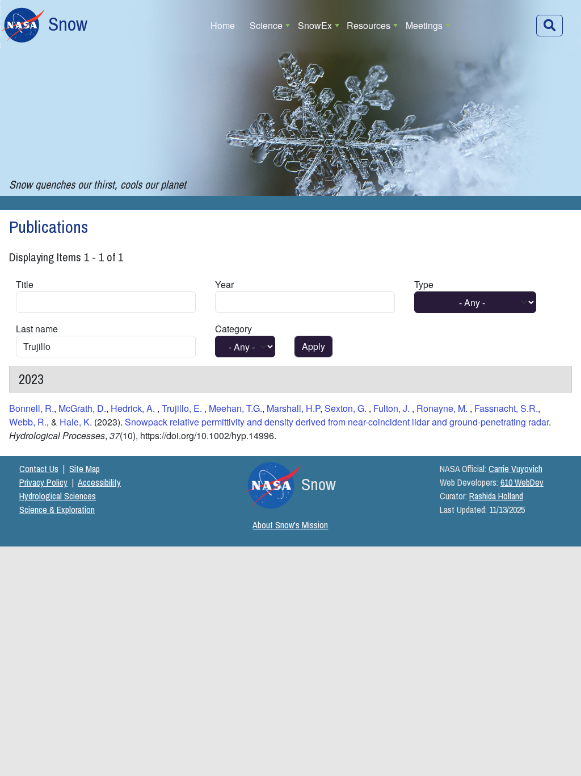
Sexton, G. (347, 408)
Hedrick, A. (134, 408)
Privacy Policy (43, 482)
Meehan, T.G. (235, 408)
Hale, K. (77, 421)
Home (222, 25)
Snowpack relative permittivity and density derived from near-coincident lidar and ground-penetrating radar (337, 421)
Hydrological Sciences (57, 496)
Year (224, 284)
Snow (67, 24)
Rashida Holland (496, 496)
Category (233, 328)
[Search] (549, 25)
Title (24, 284)
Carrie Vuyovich (515, 468)
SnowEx (315, 25)
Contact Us (38, 468)
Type (423, 284)
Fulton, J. (392, 408)
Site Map (84, 468)
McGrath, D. (82, 408)
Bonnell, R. (31, 408)
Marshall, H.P (293, 408)
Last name (37, 328)
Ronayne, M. (443, 408)
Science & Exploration (57, 509)
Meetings (424, 25)
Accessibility (99, 482)
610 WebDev (522, 482)
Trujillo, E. (183, 408)
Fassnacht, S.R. (506, 408)
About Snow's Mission (290, 525)
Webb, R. (28, 421)
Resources (368, 25)
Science (266, 25)
